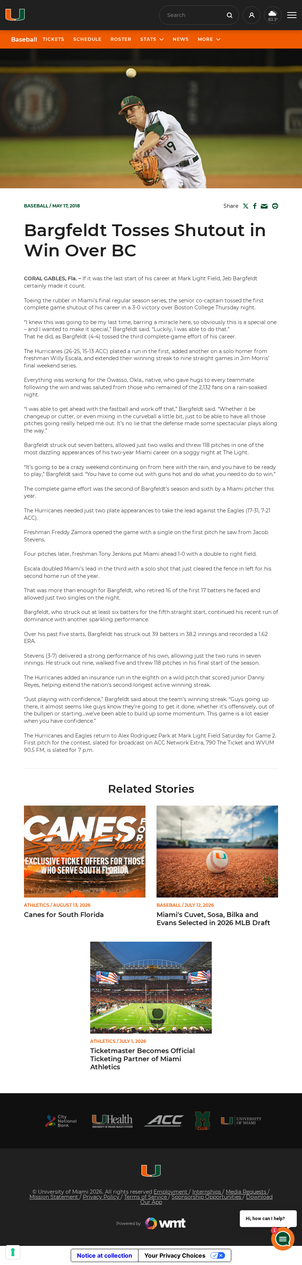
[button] (291, 15)
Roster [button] (120, 39)
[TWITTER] (244, 206)
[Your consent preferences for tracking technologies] (13, 1252)
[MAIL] (263, 206)
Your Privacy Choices (175, 1255)
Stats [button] (148, 39)
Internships (207, 1191)
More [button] (205, 39)
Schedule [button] (87, 39)
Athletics (36, 905)
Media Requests (247, 1191)
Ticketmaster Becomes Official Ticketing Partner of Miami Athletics (142, 1059)
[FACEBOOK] (253, 206)
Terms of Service (146, 1197)
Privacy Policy (102, 1197)
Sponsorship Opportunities (207, 1197)
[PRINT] (273, 206)
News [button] (181, 39)
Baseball (24, 40)
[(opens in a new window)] (61, 1121)
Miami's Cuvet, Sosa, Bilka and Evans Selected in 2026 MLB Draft (213, 919)
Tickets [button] (53, 39)
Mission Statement (54, 1197)
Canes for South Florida (64, 915)
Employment (171, 1191)
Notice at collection (104, 1255)
